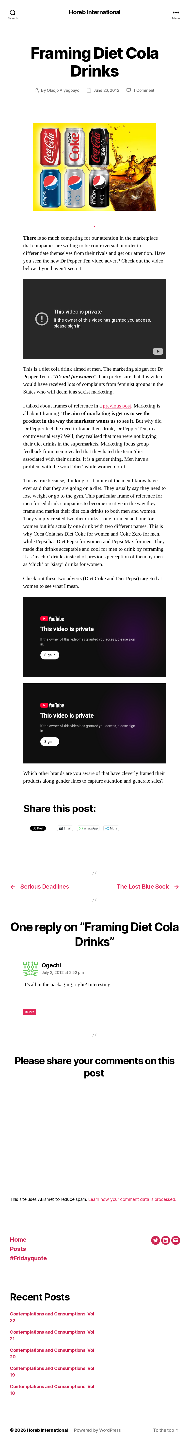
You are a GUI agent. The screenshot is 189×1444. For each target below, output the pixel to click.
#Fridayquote (28, 1258)
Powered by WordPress (97, 1430)
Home (18, 1239)
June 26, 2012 (106, 90)
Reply (29, 1012)
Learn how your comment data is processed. (132, 1199)
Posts (18, 1248)
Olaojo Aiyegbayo (63, 90)
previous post (117, 406)
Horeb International (94, 12)
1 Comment (143, 90)
